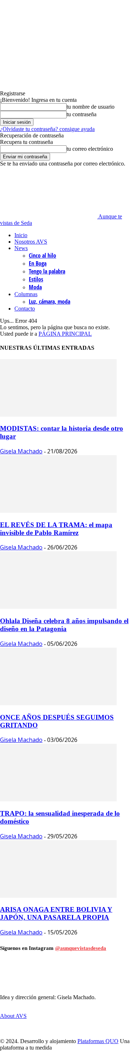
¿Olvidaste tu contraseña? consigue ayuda (47, 129)
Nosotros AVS (30, 242)
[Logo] (25, 182)
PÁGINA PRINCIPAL (65, 334)
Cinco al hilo (42, 255)
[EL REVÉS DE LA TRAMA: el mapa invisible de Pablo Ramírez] (58, 511)
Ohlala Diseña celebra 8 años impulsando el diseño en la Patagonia (64, 625)
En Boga (37, 263)
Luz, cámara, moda (49, 301)
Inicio (20, 235)
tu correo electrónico (90, 149)
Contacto (24, 308)
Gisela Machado (21, 451)
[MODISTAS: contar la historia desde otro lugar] (58, 415)
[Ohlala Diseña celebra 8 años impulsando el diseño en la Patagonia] (58, 607)
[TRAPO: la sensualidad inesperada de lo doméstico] (58, 799)
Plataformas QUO (97, 1041)
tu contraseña (81, 114)
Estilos (36, 279)
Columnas (25, 294)
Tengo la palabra (47, 271)
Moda (35, 287)
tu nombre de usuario (90, 107)
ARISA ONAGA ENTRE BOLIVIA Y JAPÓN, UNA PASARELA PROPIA (56, 913)
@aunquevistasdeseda (80, 948)
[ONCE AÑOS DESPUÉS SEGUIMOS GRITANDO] (58, 703)
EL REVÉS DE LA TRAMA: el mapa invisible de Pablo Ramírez (56, 528)
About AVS (13, 1016)
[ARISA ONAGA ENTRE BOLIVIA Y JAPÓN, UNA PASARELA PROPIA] (58, 896)
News (21, 248)
